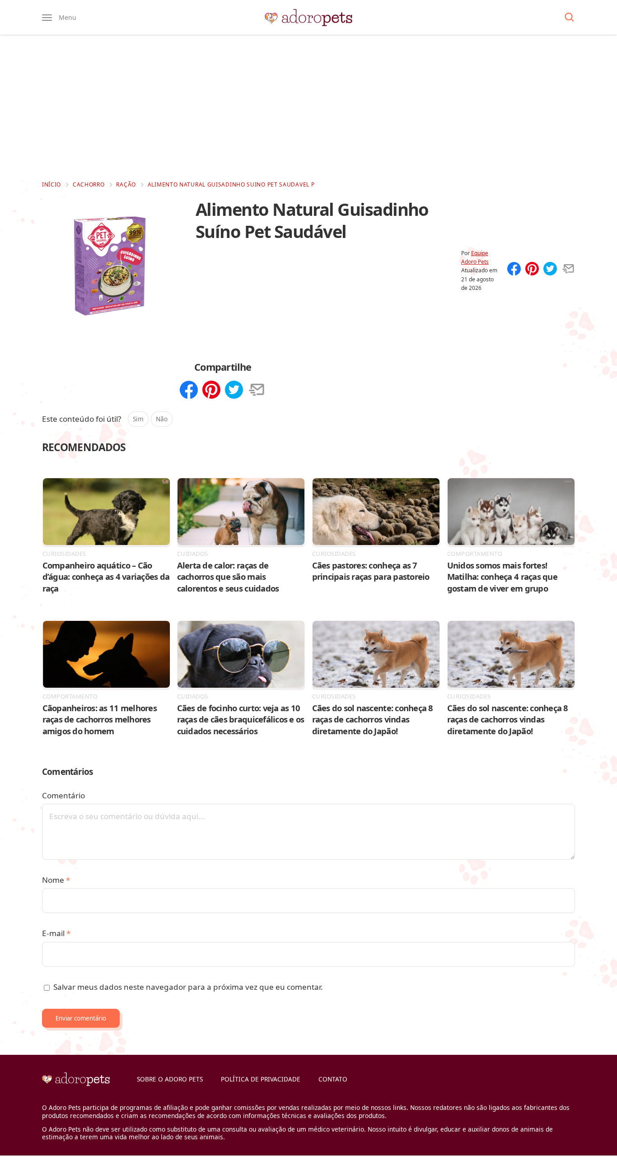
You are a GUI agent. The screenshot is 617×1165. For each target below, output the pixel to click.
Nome (56, 880)
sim (138, 419)
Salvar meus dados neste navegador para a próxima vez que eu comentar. (188, 987)
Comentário (63, 795)
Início (51, 184)
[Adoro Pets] (308, 17)
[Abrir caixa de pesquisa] (569, 18)
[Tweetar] (550, 269)
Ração (126, 184)
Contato (332, 1079)
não (162, 419)
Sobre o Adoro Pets (170, 1079)
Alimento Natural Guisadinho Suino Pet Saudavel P (231, 184)
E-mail (56, 933)
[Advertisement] (308, 107)
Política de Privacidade (260, 1079)
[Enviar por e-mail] (568, 269)
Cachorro (89, 184)
